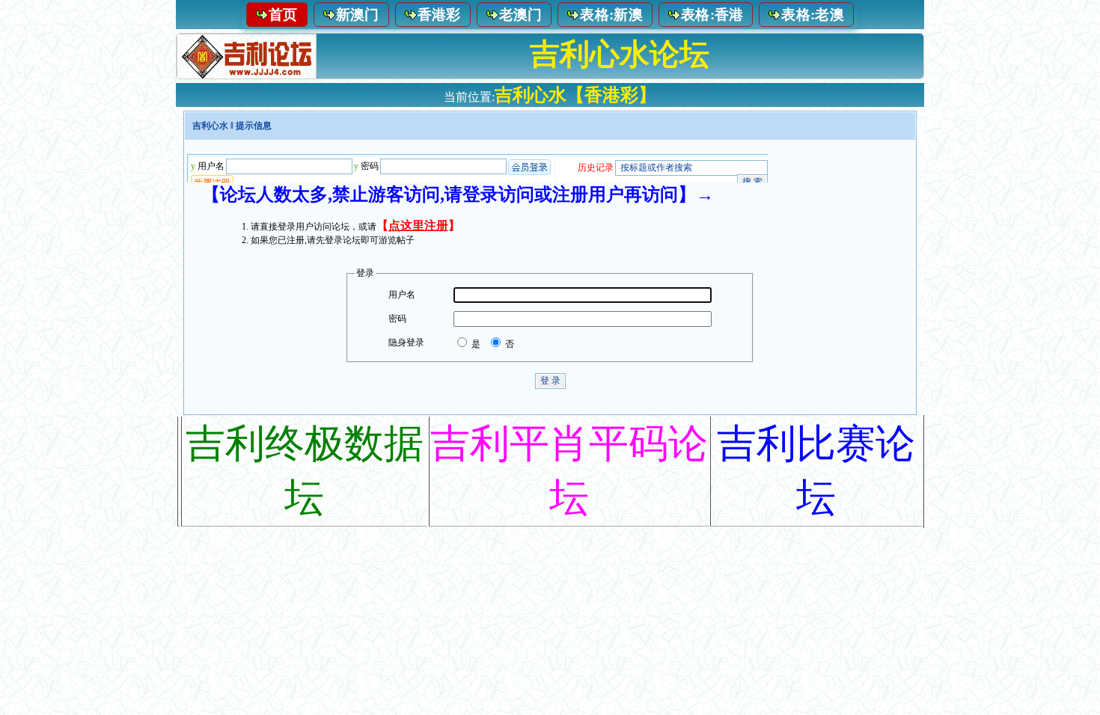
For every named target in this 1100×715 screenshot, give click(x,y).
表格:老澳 (812, 14)
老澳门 (521, 14)
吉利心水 (210, 125)
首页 (283, 14)
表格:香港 (712, 14)
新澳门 (357, 14)
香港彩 (439, 14)
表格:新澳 (611, 14)
